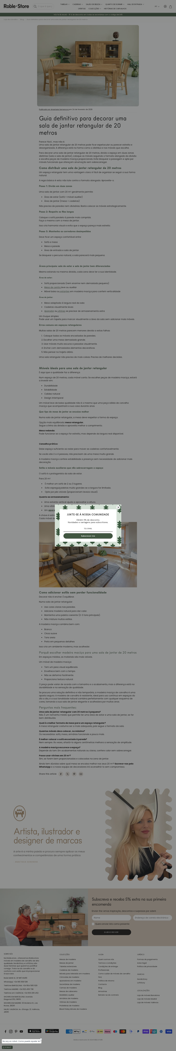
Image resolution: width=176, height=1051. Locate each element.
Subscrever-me (88, 536)
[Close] (118, 507)
